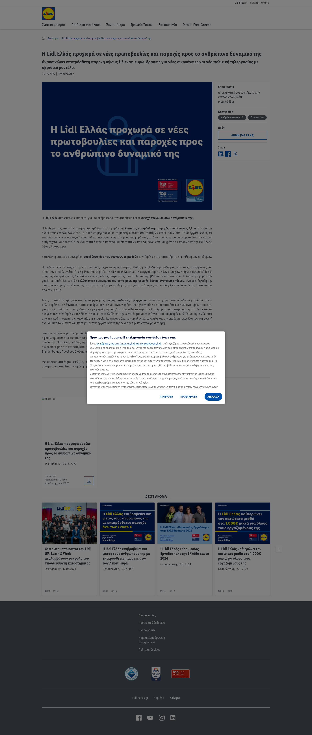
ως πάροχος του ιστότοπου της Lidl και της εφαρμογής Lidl (128, 343)
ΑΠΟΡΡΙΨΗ (166, 396)
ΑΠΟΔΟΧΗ (213, 396)
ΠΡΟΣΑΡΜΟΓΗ (188, 396)
